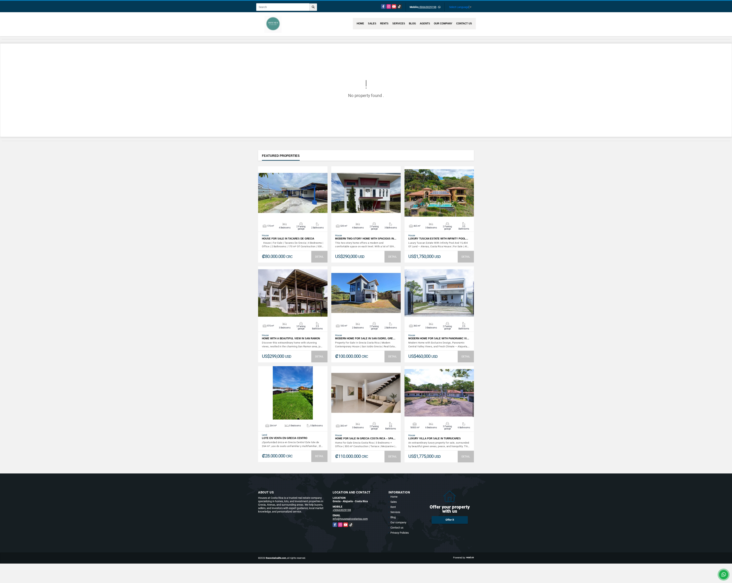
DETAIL (319, 256)
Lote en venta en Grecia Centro (284, 438)
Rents (384, 23)
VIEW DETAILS (292, 193)
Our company (443, 23)
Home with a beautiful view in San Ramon (291, 338)
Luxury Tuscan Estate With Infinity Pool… (438, 238)
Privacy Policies (399, 532)
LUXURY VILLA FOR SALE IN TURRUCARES (434, 438)
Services (398, 23)
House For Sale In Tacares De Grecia (288, 238)
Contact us (464, 23)
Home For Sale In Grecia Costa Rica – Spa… (365, 438)
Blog (412, 23)
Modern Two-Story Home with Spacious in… (365, 238)
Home (360, 23)
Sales (372, 23)
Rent (393, 507)
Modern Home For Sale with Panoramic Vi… (438, 338)
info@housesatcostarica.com (350, 518)
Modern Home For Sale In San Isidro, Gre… (365, 338)
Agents (425, 23)
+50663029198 (427, 7)
